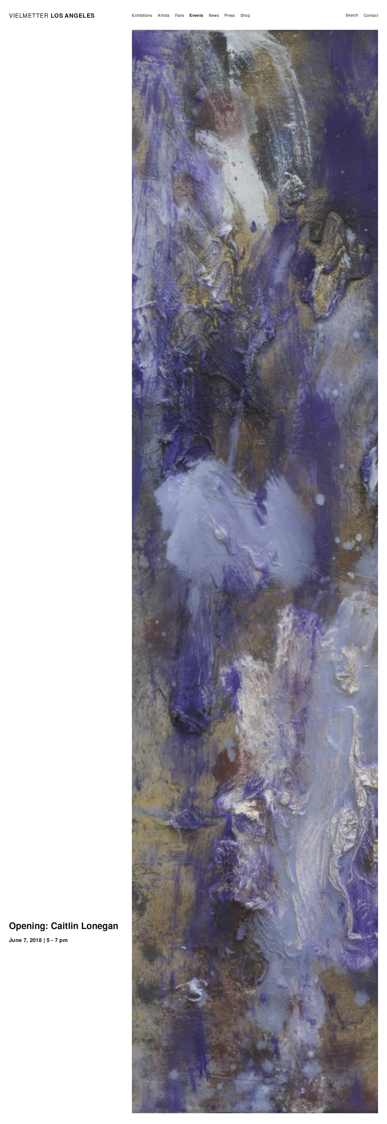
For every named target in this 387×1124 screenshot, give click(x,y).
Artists (164, 15)
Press (229, 15)
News (214, 15)
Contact (371, 15)
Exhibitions (142, 15)
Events (196, 15)
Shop (245, 15)
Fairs (179, 15)
